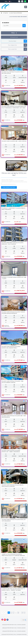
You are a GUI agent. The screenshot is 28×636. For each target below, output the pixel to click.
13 (18, 612)
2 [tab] (14, 69)
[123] (14, 63)
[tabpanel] (14, 65)
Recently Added (12, 41)
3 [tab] (16, 69)
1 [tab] (12, 69)
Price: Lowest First (12, 49)
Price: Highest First (12, 45)
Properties (6, 12)
